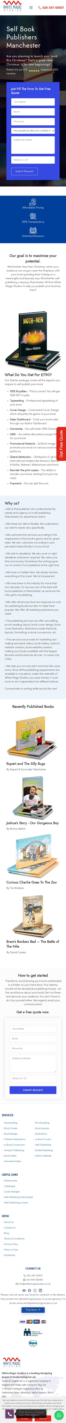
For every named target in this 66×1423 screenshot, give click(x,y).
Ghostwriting (10, 1123)
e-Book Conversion (14, 1145)
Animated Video (12, 1161)
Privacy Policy (11, 1244)
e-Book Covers (43, 1139)
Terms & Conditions (14, 1239)
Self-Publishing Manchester (18, 1197)
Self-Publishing (43, 1145)
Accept (24, 1418)
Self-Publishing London (16, 1203)
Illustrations (41, 1134)
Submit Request (24, 171)
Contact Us (10, 1228)
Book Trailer (10, 1156)
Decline (43, 1418)
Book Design (10, 1134)
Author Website (43, 1156)
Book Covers (11, 1128)
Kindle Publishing (44, 1150)
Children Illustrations (14, 1139)
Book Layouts (42, 1128)
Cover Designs (12, 1192)
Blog (6, 1233)
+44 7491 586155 (34, 1280)
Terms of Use (11, 1250)
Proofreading (42, 1123)
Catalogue (9, 1186)
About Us (9, 1222)
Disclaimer (9, 1255)
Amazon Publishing (14, 1150)
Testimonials (10, 1181)
